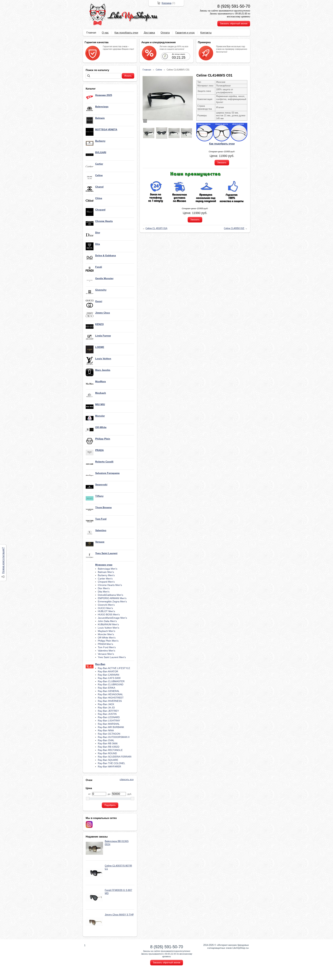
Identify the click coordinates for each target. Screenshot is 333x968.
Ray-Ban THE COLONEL (111, 763)
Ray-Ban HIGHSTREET (111, 697)
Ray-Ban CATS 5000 (109, 678)
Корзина (166, 3)
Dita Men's (103, 591)
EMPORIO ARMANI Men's (112, 598)
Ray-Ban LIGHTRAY (109, 720)
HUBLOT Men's (106, 611)
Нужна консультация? (3, 560)
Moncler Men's (106, 634)
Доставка (149, 32)
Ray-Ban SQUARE (108, 760)
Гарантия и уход (185, 32)
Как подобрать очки (126, 32)
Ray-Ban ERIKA (106, 687)
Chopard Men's (106, 581)
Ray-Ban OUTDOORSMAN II (114, 737)
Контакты (206, 32)
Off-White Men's (107, 637)
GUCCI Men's (105, 608)
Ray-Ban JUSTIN (107, 714)
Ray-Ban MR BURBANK (111, 727)
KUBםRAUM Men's (108, 624)
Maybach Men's (106, 631)
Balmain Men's (106, 572)
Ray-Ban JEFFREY (108, 710)
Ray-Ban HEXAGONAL (110, 694)
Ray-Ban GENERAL (108, 691)
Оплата (165, 32)
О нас (105, 32)
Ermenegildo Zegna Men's (112, 601)
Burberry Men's (106, 575)
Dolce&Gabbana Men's (110, 595)
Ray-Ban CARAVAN (108, 674)
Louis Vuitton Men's (108, 627)
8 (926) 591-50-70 (233, 6)
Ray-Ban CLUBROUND (110, 684)
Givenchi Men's (106, 604)
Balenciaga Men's (107, 568)
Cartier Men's (105, 578)
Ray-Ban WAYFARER (109, 766)
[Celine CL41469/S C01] (168, 98)
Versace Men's (106, 654)
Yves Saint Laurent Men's (112, 657)
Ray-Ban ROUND (107, 753)
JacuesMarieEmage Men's (112, 617)
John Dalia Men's (107, 621)
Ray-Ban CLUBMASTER (111, 681)
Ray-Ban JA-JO (106, 707)
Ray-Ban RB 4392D (108, 746)
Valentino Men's (106, 650)
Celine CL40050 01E (234, 228)
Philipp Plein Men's (108, 640)
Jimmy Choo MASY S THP (119, 914)
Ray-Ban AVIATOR (108, 671)
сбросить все (127, 779)
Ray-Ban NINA (106, 730)
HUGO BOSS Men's (109, 614)
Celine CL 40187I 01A (156, 228)
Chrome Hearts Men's (110, 585)
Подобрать (110, 805)
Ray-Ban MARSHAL (109, 723)
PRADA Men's (105, 644)
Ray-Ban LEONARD (109, 717)
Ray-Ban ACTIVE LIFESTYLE (114, 668)
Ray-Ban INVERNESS (110, 701)
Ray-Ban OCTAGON (109, 733)
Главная (91, 32)
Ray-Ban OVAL (106, 740)
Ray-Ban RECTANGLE (110, 750)
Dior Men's (104, 588)
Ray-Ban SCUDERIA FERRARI (114, 756)
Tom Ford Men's (107, 647)
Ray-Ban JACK (106, 704)
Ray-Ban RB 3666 (108, 743)
